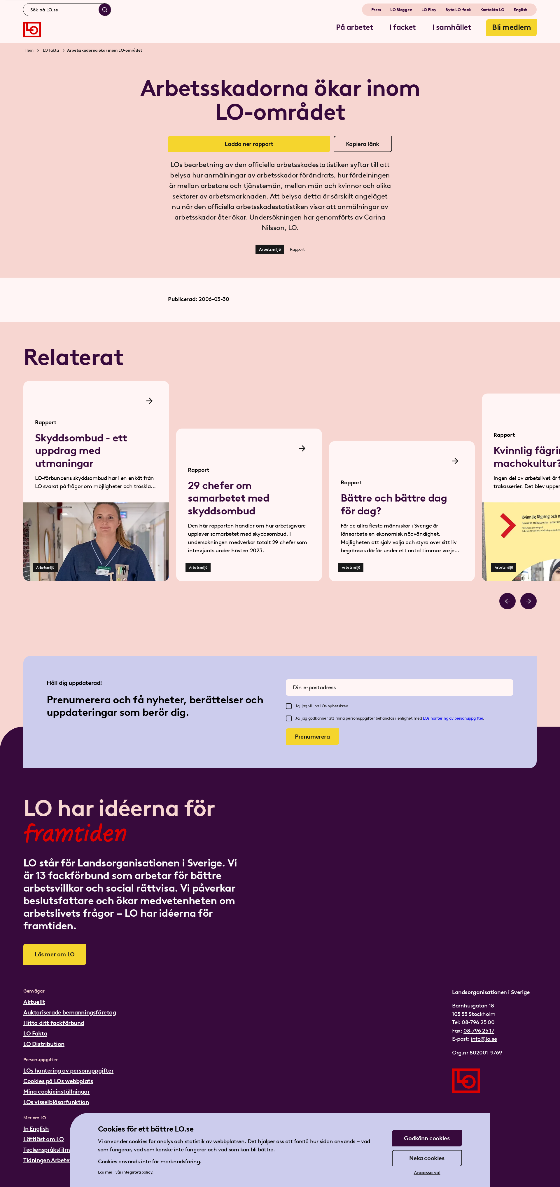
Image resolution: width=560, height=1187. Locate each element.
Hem (29, 50)
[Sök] (105, 10)
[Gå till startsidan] (32, 29)
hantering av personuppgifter (456, 718)
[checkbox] (289, 706)
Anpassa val (427, 1172)
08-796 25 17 (478, 1030)
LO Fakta (51, 50)
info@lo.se (484, 1038)
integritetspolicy (137, 1172)
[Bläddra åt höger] (528, 601)
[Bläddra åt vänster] (507, 601)
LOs (426, 718)
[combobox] (67, 10)
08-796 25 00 (478, 1022)
